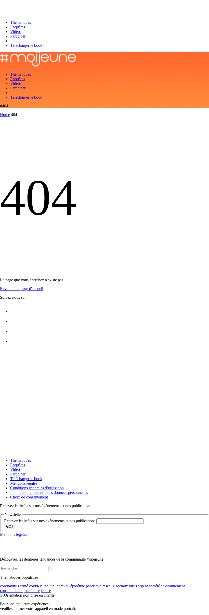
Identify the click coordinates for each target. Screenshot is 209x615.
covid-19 (36, 586)
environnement (173, 586)
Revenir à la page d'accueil (21, 288)
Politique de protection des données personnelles (49, 492)
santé (24, 586)
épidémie (77, 586)
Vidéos (15, 31)
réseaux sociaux (115, 586)
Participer (17, 36)
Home (5, 114)
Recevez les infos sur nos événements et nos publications (50, 521)
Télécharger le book (26, 45)
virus (133, 586)
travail (64, 586)
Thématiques (20, 22)
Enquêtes (17, 27)
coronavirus (9, 586)
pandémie (93, 586)
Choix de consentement (29, 497)
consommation (11, 590)
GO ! (9, 526)
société (154, 586)
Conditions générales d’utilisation (37, 488)
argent (143, 586)
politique (51, 586)
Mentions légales (23, 483)
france (46, 590)
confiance (32, 590)
